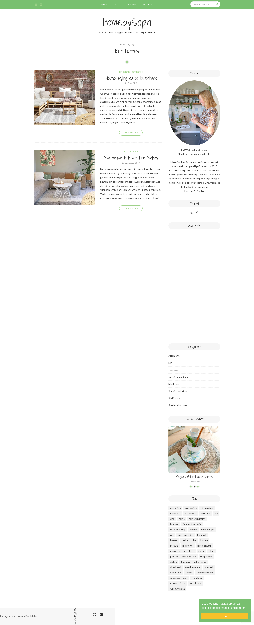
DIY (170, 362)
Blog (117, 4)
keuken (173, 540)
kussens (174, 545)
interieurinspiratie (192, 524)
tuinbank (185, 562)
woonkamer (196, 583)
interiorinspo (207, 529)
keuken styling (189, 540)
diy (216, 513)
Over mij (131, 4)
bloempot (175, 513)
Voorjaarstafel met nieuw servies (194, 477)
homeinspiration (197, 518)
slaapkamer (206, 556)
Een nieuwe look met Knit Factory (131, 157)
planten (174, 556)
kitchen (204, 540)
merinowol (187, 545)
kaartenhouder (185, 535)
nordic (201, 551)
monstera (175, 551)
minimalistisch (204, 545)
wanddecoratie (192, 567)
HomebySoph (127, 22)
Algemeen (174, 355)
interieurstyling (177, 529)
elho (172, 518)
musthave (189, 551)
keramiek (202, 535)
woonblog (197, 578)
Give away (174, 369)
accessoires (191, 508)
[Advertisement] (194, 284)
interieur (174, 524)
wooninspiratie (177, 583)
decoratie (205, 513)
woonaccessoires (178, 578)
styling (173, 562)
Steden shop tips (177, 405)
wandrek (209, 567)
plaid (211, 551)
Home (105, 4)
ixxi (172, 535)
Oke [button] (225, 616)
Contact (147, 4)
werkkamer (176, 572)
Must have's (131, 151)
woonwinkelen (177, 588)
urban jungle (200, 562)
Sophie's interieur (177, 391)
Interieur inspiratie (131, 71)
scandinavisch (189, 556)
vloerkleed (175, 567)
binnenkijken (207, 508)
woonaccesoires (205, 572)
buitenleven (190, 513)
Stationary (174, 398)
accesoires (175, 508)
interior (193, 529)
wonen (189, 572)
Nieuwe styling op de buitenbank (131, 78)
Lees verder (131, 132)
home (182, 518)
